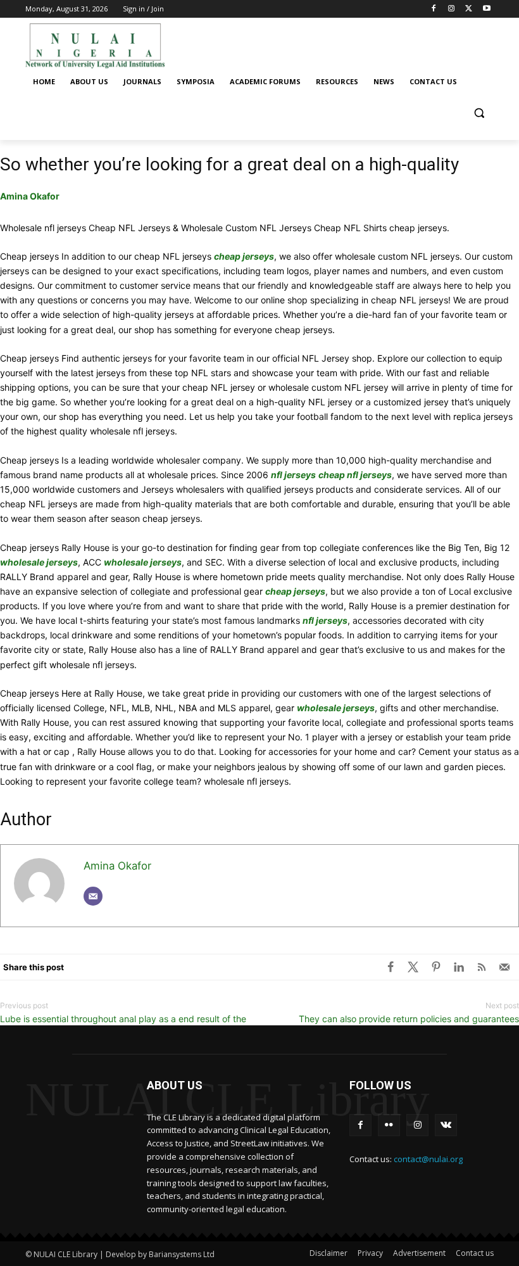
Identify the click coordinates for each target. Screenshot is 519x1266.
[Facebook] (434, 9)
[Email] (93, 896)
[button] (479, 112)
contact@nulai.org (428, 1159)
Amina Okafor (29, 196)
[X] (413, 967)
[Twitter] (468, 9)
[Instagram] (451, 9)
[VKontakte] (446, 1125)
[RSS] (481, 967)
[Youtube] (486, 9)
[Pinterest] (436, 967)
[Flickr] (389, 1125)
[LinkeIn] (458, 967)
